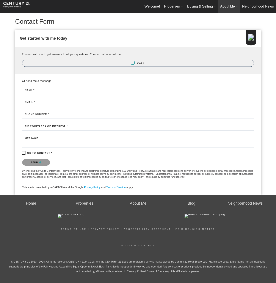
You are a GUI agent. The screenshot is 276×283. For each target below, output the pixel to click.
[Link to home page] (18, 6)
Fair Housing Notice (195, 229)
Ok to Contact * (39, 153)
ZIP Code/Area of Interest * (46, 126)
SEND (35, 162)
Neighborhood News (258, 6)
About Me (230, 9)
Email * (30, 102)
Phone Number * (37, 114)
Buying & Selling (202, 9)
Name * (30, 90)
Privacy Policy (92, 187)
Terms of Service (116, 187)
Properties (174, 9)
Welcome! (152, 6)
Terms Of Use (73, 229)
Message (31, 138)
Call (140, 63)
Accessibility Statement (147, 229)
